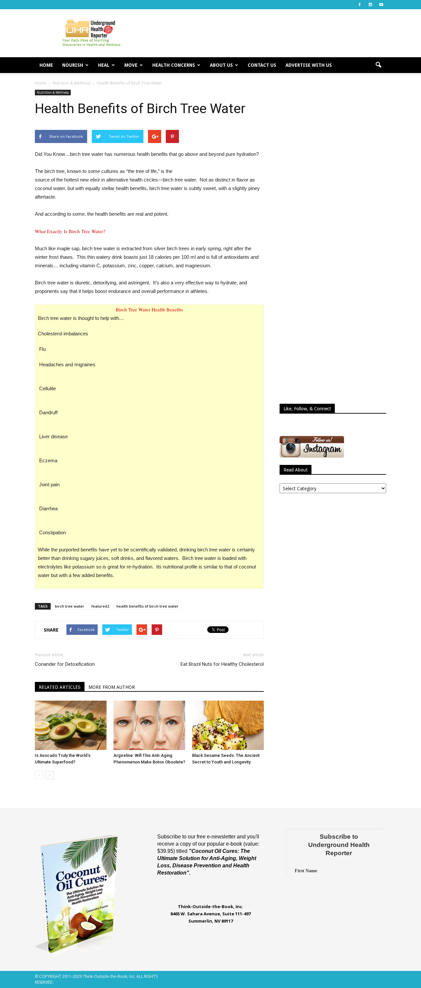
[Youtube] (381, 5)
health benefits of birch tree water (147, 606)
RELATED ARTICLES (60, 687)
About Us (221, 65)
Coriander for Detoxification (65, 664)
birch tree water (69, 606)
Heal (104, 65)
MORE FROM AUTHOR (111, 687)
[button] (378, 65)
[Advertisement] (266, 33)
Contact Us (262, 65)
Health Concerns (173, 65)
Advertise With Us (308, 65)
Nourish (72, 65)
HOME (46, 65)
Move (130, 65)
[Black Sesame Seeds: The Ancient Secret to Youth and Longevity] (228, 725)
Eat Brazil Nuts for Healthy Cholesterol (222, 664)
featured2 (100, 606)
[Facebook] (359, 5)
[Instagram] (370, 5)
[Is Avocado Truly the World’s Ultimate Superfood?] (71, 725)
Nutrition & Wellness (53, 92)
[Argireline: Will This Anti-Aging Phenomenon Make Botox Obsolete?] (149, 725)
